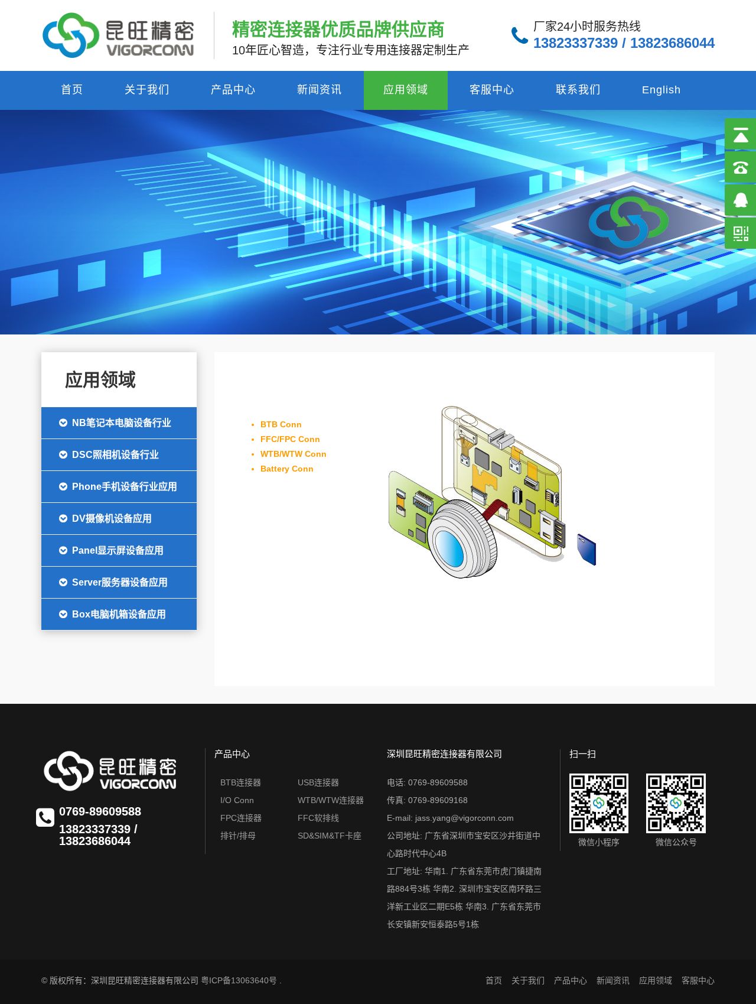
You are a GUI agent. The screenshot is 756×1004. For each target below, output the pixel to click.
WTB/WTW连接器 (331, 800)
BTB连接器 (240, 782)
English (661, 90)
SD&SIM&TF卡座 (329, 835)
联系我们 (578, 90)
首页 (72, 90)
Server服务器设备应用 (120, 582)
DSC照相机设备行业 (115, 455)
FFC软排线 (318, 818)
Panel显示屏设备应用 (118, 550)
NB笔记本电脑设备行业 (121, 423)
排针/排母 (238, 835)
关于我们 (147, 90)
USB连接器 (318, 782)
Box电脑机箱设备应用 (119, 614)
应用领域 (405, 90)
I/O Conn (237, 800)
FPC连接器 (241, 818)
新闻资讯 (319, 90)
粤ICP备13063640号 (239, 980)
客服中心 (492, 90)
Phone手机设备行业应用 (124, 487)
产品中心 (233, 90)
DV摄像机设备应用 (112, 519)
